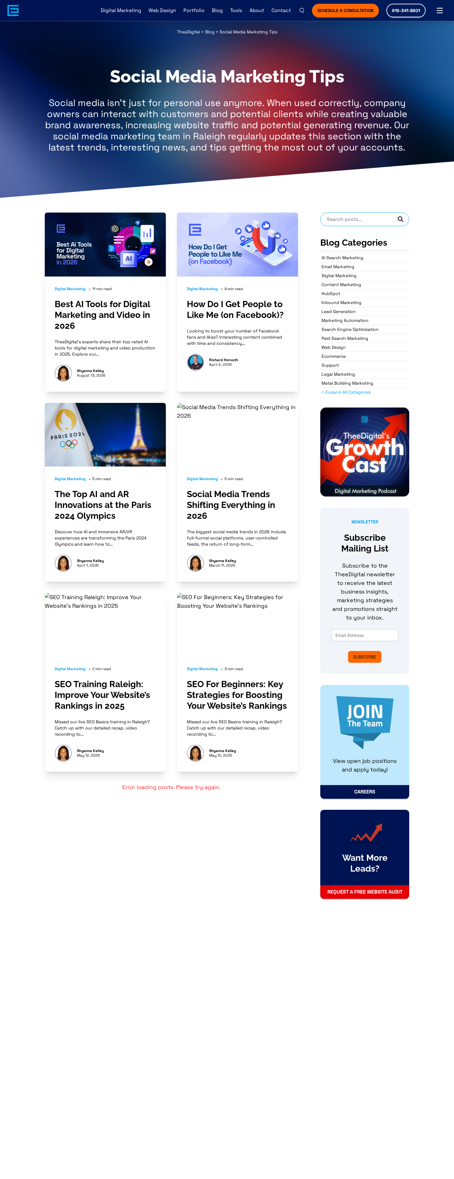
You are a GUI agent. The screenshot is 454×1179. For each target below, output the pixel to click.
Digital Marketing (121, 10)
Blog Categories (353, 243)
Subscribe (364, 657)
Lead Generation (339, 311)
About (257, 10)
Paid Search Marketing (345, 338)
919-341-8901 (406, 10)
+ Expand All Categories (346, 392)
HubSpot (331, 293)
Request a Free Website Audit (364, 892)
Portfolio (193, 10)
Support (330, 365)
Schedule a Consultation (345, 10)
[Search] (400, 219)
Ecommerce (334, 356)
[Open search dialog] (301, 10)
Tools (236, 10)
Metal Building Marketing (347, 383)
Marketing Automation (345, 320)
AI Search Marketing (342, 257)
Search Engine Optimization (350, 329)
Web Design (162, 10)
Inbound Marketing (341, 302)
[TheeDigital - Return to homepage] (13, 10)
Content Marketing (341, 284)
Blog (217, 10)
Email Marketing (338, 266)
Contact (281, 10)
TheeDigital (188, 32)
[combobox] (364, 219)
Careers (364, 791)
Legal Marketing (338, 374)
